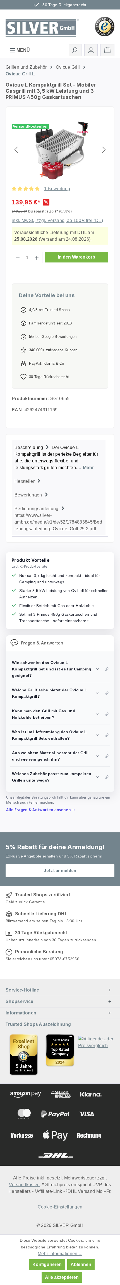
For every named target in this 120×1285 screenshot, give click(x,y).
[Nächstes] (104, 149)
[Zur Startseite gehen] (42, 26)
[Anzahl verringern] (17, 257)
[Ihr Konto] (91, 50)
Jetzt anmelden (60, 870)
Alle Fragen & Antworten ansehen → (40, 809)
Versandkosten (24, 1184)
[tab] (58, 457)
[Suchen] (75, 50)
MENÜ (22, 50)
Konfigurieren (47, 1264)
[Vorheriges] (16, 149)
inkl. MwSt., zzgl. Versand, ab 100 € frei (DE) (57, 220)
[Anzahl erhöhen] (37, 257)
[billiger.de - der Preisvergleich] (96, 1054)
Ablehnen (81, 1264)
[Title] (24, 1054)
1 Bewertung (57, 188)
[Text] (60, 1054)
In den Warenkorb (76, 257)
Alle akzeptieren (62, 1277)
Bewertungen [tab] (29, 495)
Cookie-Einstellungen (60, 1207)
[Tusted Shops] (104, 26)
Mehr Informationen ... (60, 1253)
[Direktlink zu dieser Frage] (107, 669)
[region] (60, 149)
